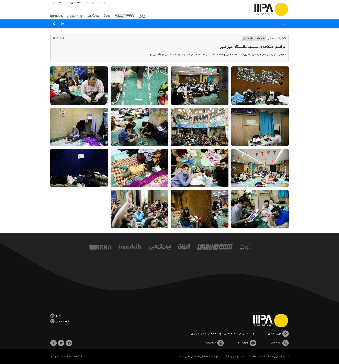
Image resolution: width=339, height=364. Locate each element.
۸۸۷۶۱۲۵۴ (211, 343)
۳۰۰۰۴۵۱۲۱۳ (243, 343)
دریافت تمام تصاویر (252, 38)
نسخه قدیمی (58, 2)
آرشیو (58, 315)
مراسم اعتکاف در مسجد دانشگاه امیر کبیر (253, 47)
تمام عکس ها (75, 2)
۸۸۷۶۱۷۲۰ (276, 343)
